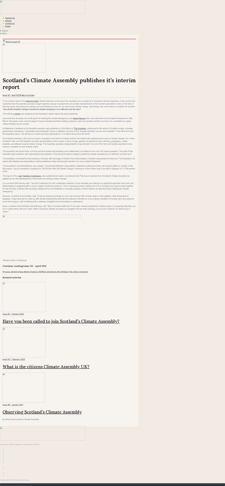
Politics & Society (27, 95)
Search (5, 31)
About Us (9, 467)
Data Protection (11, 463)
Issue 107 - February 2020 (14, 359)
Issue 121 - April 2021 (11, 95)
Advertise (9, 449)
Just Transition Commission (29, 176)
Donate (8, 460)
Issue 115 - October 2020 (13, 314)
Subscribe (9, 457)
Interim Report (79, 118)
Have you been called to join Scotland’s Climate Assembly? (61, 321)
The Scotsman (80, 128)
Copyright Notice (12, 473)
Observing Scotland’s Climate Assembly (42, 412)
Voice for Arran (31, 101)
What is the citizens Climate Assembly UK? (46, 366)
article (17, 114)
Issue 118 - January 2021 (13, 405)
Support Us (10, 18)
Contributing (10, 452)
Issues (8, 26)
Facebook (9, 475)
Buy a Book (10, 454)
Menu (4, 33)
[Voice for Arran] (42, 440)
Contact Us (10, 23)
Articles (8, 21)
